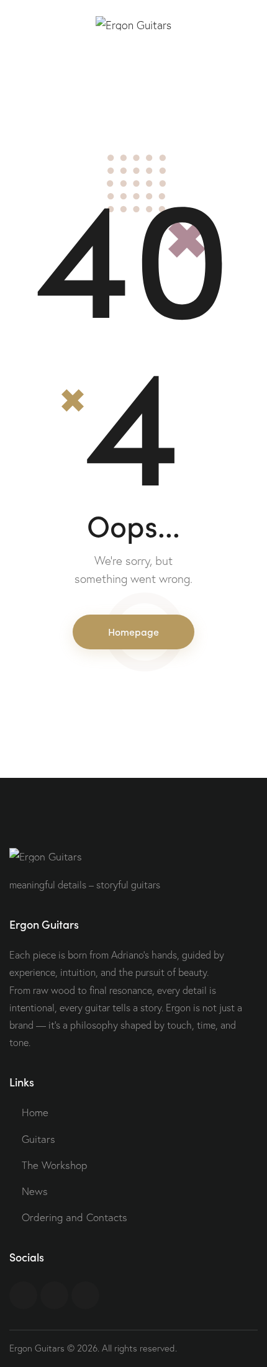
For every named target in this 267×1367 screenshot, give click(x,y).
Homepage (133, 631)
